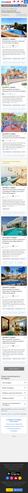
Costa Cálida (4, 8)
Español (24, 482)
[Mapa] (25, 39)
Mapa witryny (6, 464)
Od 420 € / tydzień (8, 134)
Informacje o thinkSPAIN (17, 464)
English (19, 482)
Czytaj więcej (14, 102)
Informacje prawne (17, 466)
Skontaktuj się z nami (14, 469)
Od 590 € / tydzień (8, 39)
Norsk (22, 483)
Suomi (14, 485)
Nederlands (17, 483)
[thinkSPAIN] (6, 2)
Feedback (9, 490)
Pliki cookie (19, 467)
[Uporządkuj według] (21, 5)
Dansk (9, 482)
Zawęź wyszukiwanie (14, 368)
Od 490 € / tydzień (8, 87)
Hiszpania (3, 414)
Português (9, 485)
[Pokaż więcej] (16, 9)
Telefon (16, 62)
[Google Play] (14, 473)
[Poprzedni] (3, 58)
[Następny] (24, 27)
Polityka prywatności (10, 467)
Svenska (19, 485)
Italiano (11, 483)
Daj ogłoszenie (8, 466)
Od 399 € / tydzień (8, 287)
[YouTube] (15, 478)
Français (5, 483)
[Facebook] (7, 478)
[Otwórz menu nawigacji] (26, 2)
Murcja (9, 414)
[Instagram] (11, 478)
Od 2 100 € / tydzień (9, 237)
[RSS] (20, 478)
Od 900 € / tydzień (8, 188)
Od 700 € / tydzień (8, 337)
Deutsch (14, 482)
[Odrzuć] (4, 62)
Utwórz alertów (22, 15)
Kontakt (22, 62)
